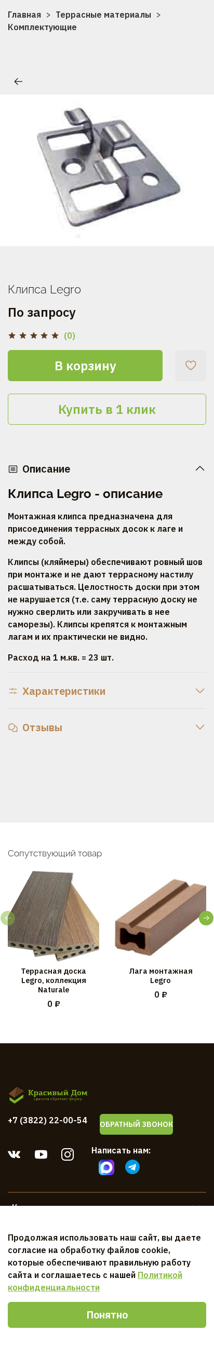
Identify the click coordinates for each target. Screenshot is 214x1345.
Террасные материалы (103, 14)
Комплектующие (42, 27)
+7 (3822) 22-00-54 (47, 1120)
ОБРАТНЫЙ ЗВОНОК (136, 1124)
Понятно (107, 1315)
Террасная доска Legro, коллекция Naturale (53, 980)
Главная (24, 14)
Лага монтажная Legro (161, 975)
